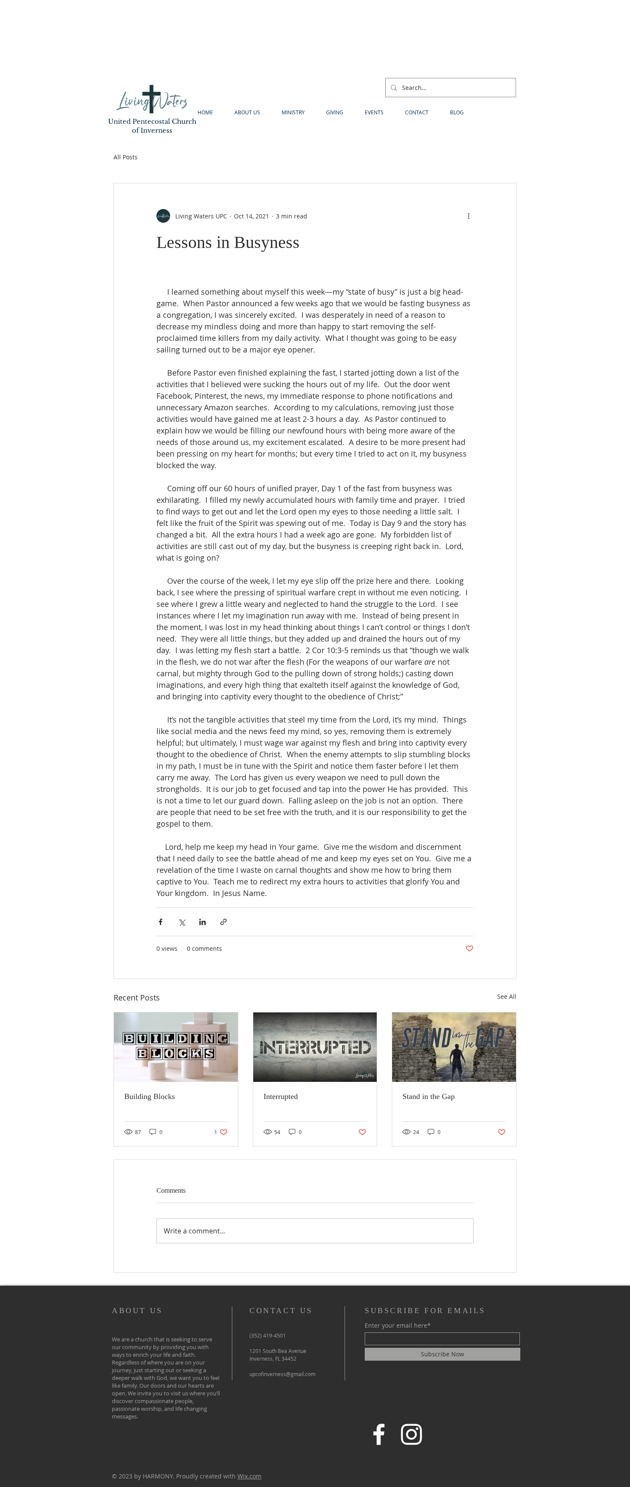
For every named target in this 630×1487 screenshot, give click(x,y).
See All (506, 996)
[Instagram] (411, 1434)
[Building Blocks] (176, 1047)
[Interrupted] (315, 1047)
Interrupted (281, 1096)
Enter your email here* (398, 1326)
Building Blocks (149, 1096)
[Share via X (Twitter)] (181, 922)
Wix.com (249, 1476)
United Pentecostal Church (152, 121)
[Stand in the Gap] (454, 1047)
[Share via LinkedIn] (202, 922)
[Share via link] (223, 922)
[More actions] (468, 216)
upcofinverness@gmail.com (282, 1374)
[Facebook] (379, 1434)
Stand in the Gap (428, 1096)
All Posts (126, 157)
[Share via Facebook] (160, 922)
